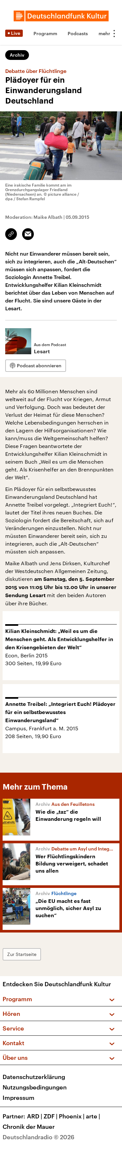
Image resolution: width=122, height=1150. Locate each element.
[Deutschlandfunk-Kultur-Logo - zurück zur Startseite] (61, 16)
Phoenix (72, 1116)
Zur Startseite (21, 954)
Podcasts (78, 33)
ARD (34, 1116)
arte (93, 1116)
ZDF (51, 1116)
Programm (45, 33)
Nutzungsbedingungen (35, 1087)
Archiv (17, 55)
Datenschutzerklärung (34, 1076)
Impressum (18, 1097)
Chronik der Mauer (29, 1126)
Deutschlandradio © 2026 (39, 1137)
